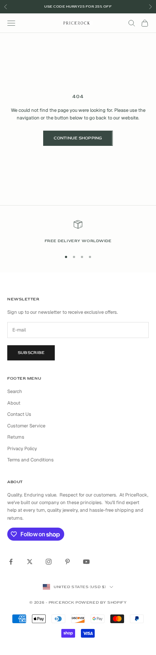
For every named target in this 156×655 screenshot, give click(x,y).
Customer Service (26, 426)
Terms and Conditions (30, 460)
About (13, 403)
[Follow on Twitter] (29, 561)
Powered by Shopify (101, 602)
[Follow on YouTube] (86, 561)
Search (14, 391)
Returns (15, 437)
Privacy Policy (22, 448)
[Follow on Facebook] (11, 561)
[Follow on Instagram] (48, 561)
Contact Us (19, 414)
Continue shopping (78, 138)
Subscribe (31, 352)
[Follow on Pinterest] (67, 561)
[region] (78, 232)
